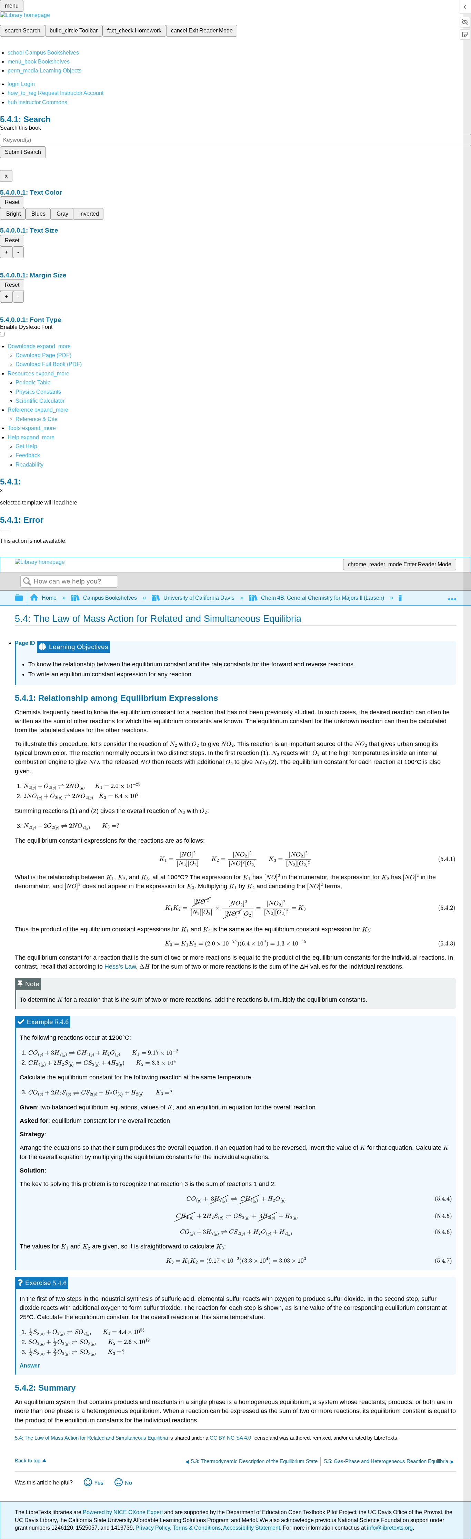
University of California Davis (199, 598)
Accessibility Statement (251, 1528)
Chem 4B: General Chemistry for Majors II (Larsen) (322, 598)
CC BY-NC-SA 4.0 (230, 1438)
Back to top (27, 1460)
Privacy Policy (153, 1528)
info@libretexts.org (389, 1528)
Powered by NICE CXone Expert (123, 1512)
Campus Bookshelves (110, 598)
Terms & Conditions (197, 1528)
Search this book (20, 128)
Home (49, 598)
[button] (28, 455)
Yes (98, 1483)
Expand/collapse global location (452, 596)
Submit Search (23, 152)
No (128, 1483)
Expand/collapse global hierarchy (23, 598)
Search (27, 582)
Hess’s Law (120, 966)
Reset (12, 202)
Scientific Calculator (40, 401)
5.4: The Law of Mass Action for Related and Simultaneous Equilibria (91, 1438)
